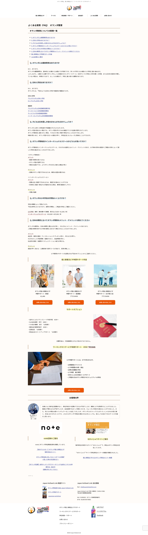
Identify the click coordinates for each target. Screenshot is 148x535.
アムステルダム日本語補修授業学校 (39, 108)
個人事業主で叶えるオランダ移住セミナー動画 (97, 458)
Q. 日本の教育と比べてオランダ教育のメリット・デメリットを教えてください (55, 51)
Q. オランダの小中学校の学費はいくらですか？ (46, 49)
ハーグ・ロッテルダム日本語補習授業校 (40, 116)
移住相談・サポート (65, 515)
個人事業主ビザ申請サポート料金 (41, 54)
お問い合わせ (63, 519)
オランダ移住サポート (54, 492)
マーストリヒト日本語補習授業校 (38, 111)
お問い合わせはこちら (42, 302)
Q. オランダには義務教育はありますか (43, 37)
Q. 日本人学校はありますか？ (40, 40)
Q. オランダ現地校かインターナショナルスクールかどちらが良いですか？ (54, 46)
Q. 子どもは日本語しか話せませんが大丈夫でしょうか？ (48, 43)
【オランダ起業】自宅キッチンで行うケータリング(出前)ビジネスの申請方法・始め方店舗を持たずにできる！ (51, 466)
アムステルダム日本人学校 (36, 98)
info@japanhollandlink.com (88, 487)
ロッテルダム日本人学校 (35, 101)
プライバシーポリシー (66, 523)
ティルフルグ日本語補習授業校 (37, 113)
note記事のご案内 (37, 57)
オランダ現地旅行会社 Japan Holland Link (60, 488)
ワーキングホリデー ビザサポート (69, 511)
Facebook (100, 515)
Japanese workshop (54, 496)
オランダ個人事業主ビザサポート (69, 507)
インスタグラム (101, 511)
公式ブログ (100, 507)
